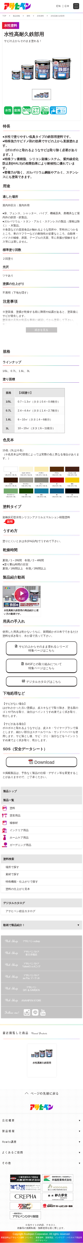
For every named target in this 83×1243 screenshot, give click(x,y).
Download (44, 762)
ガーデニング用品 (20, 844)
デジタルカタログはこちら (43, 681)
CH (67, 6)
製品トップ (10, 791)
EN (58, 6)
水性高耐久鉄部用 (42, 1062)
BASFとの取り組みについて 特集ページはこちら (43, 666)
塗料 (12, 808)
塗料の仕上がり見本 (18, 888)
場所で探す (12, 867)
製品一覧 (8, 800)
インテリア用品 (19, 830)
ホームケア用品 (19, 837)
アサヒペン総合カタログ (20, 911)
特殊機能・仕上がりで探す (22, 881)
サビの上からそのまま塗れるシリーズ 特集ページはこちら (43, 648)
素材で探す (12, 874)
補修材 (14, 822)
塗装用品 (15, 815)
